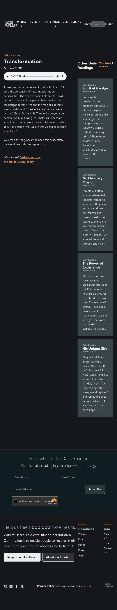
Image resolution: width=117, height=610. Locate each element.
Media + (21, 24)
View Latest (105, 63)
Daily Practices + (55, 24)
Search (98, 24)
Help (106, 543)
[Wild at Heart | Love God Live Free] (10, 24)
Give (87, 24)
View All (103, 66)
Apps (81, 555)
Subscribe (95, 489)
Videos (82, 534)
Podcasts (83, 539)
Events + (35, 24)
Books (81, 544)
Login (110, 24)
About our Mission (58, 557)
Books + (76, 24)
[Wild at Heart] (109, 585)
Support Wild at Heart (22, 557)
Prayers (82, 550)
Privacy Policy (45, 586)
